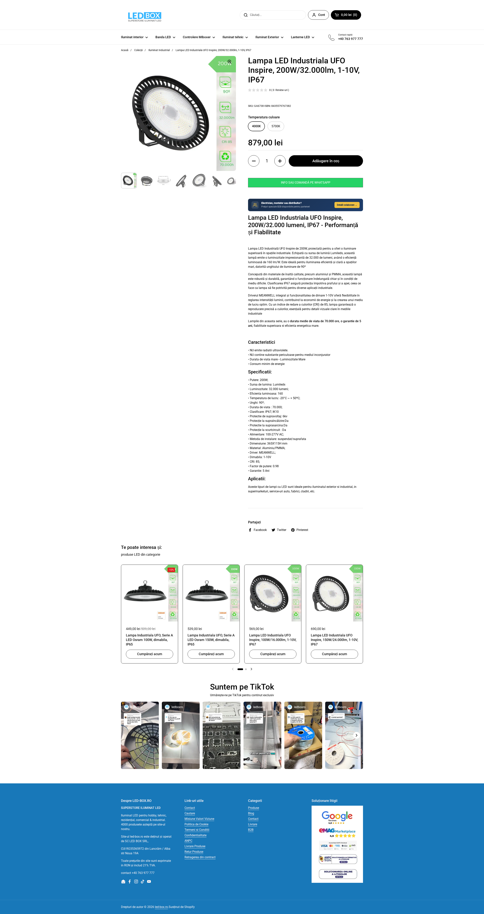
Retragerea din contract (200, 857)
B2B (251, 830)
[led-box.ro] (144, 15)
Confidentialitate (195, 835)
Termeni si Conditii (197, 830)
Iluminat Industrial (159, 50)
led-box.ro (161, 907)
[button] (253, 161)
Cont (321, 15)
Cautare (190, 813)
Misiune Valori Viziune (199, 819)
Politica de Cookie (196, 824)
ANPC (188, 841)
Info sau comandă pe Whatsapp (305, 182)
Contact (190, 808)
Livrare (252, 824)
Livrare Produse (195, 846)
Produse (253, 808)
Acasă (124, 50)
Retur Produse (194, 851)
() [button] (351, 15)
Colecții (138, 50)
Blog (251, 813)
